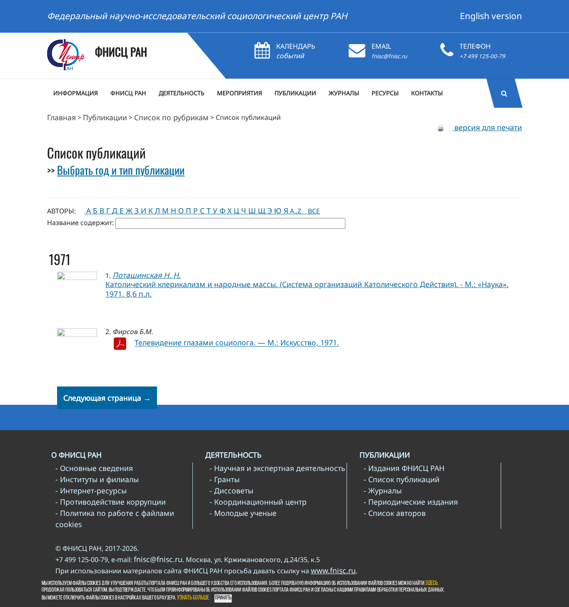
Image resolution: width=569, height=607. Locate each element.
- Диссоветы (231, 491)
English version (491, 16)
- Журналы (383, 491)
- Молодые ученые (243, 513)
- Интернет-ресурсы (91, 491)
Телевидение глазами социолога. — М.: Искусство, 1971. (237, 343)
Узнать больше (193, 598)
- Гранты (225, 479)
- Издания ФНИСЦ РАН (404, 468)
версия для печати (487, 127)
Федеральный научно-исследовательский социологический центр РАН (197, 16)
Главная (61, 117)
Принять (223, 598)
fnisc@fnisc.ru (389, 56)
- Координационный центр (258, 502)
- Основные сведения (94, 468)
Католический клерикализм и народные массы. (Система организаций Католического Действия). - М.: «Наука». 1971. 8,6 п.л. (307, 289)
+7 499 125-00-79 (482, 56)
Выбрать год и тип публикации (121, 169)
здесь (431, 583)
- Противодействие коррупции (110, 502)
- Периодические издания (411, 502)
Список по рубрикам (171, 117)
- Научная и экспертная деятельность (277, 468)
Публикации (105, 117)
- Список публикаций (401, 479)
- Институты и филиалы (97, 479)
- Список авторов (395, 513)
